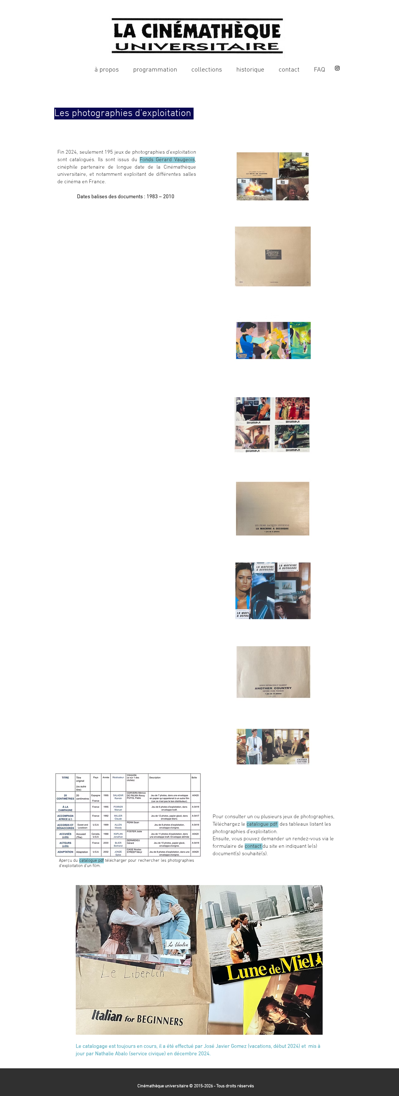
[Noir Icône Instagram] (337, 68)
